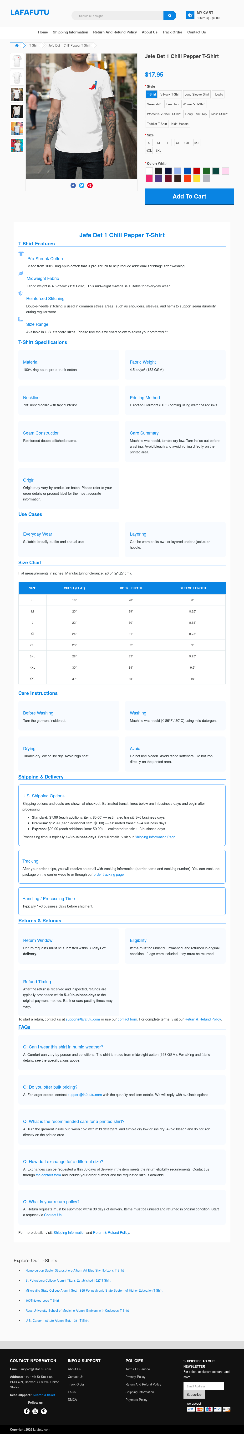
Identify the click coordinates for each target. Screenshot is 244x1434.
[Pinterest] (90, 185)
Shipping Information (70, 32)
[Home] (30, 12)
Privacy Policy (136, 1376)
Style (151, 86)
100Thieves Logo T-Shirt (42, 1300)
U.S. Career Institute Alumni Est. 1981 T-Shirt (57, 1320)
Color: (157, 163)
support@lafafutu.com (83, 1018)
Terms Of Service (138, 1369)
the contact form (48, 1174)
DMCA (72, 1399)
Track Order (172, 32)
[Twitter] (82, 185)
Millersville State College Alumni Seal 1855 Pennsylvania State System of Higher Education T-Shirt (94, 1290)
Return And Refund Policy (115, 32)
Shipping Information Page (155, 836)
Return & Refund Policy (203, 1018)
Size (150, 135)
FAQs (72, 1392)
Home (43, 32)
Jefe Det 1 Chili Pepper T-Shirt (69, 45)
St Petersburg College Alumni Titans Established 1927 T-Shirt (68, 1280)
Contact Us (196, 32)
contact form (127, 1018)
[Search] (169, 15)
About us (150, 32)
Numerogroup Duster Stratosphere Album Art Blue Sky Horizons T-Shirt (74, 1270)
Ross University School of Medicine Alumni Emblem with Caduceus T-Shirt (77, 1310)
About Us (74, 1369)
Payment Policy (136, 1399)
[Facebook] (73, 185)
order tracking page (109, 874)
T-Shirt (33, 45)
